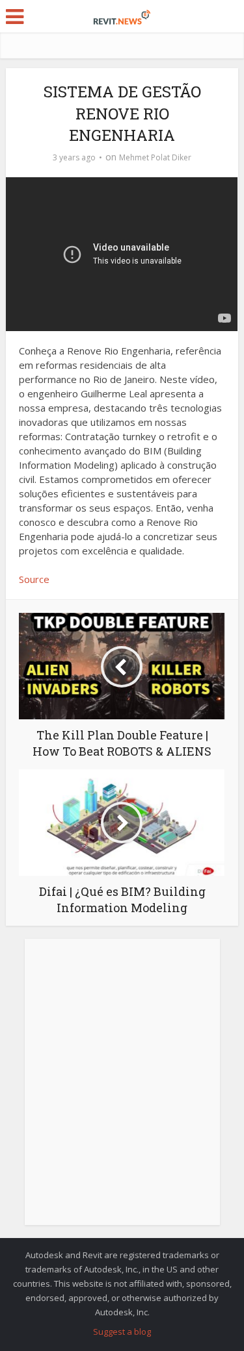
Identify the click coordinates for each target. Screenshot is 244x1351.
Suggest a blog (122, 1331)
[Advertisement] (122, 1089)
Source (34, 579)
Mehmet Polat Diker (155, 157)
